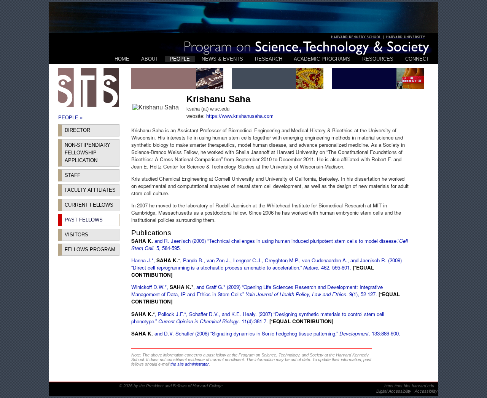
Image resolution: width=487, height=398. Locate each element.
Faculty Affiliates (90, 190)
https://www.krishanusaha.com (240, 116)
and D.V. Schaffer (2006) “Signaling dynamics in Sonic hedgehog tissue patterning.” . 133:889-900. (265, 333)
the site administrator (189, 364)
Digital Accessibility (394, 391)
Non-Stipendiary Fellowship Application (87, 152)
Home (122, 59)
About (149, 59)
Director (77, 130)
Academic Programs (322, 59)
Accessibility (426, 391)
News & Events (222, 59)
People (180, 59)
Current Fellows (89, 205)
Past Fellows (84, 220)
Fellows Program (90, 249)
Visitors (76, 235)
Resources (377, 59)
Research (268, 59)
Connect (417, 59)
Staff (72, 175)
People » (70, 117)
